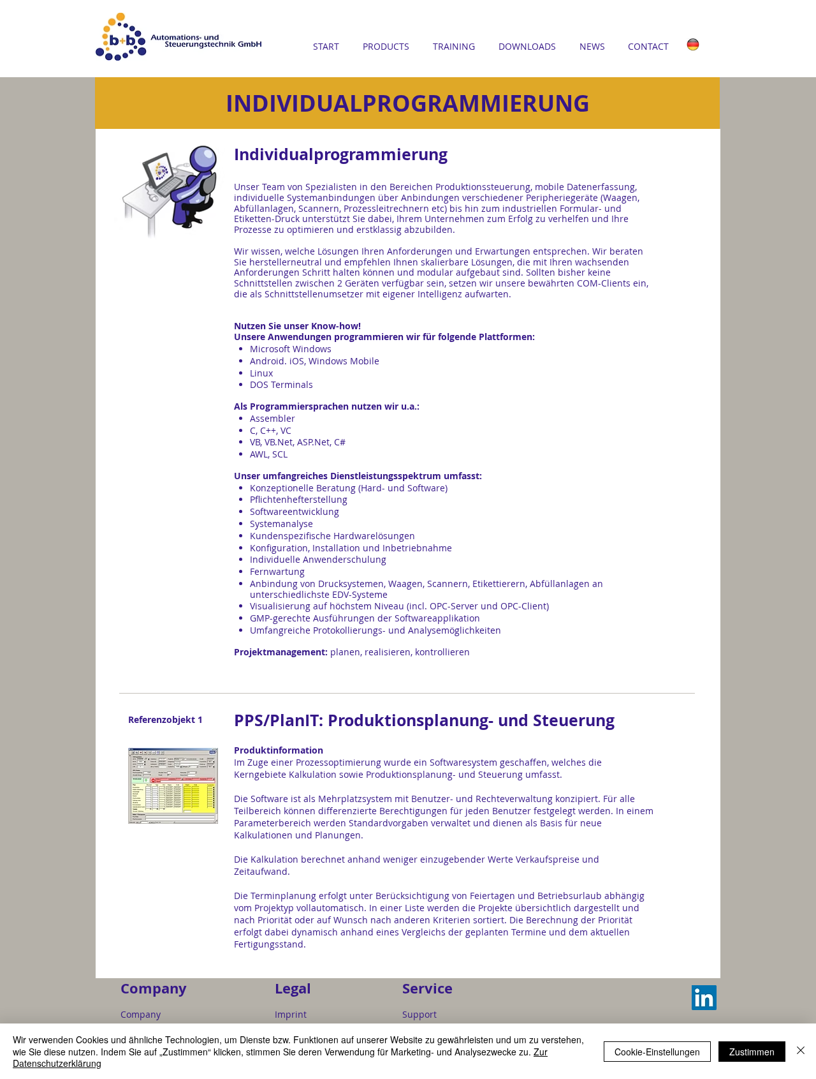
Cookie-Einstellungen (657, 1051)
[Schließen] (800, 1051)
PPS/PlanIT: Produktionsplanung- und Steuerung (424, 720)
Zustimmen (752, 1051)
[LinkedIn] (704, 997)
